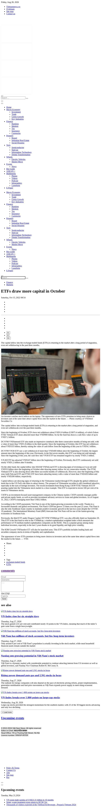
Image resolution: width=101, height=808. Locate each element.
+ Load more (7, 712)
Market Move (17, 162)
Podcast (15, 181)
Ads (8, 773)
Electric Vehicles (18, 159)
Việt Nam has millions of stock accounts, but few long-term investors (37, 636)
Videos (14, 178)
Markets (15, 126)
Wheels (9, 157)
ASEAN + (10, 171)
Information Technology (22, 152)
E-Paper (9, 188)
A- (8, 333)
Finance (9, 121)
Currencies (16, 133)
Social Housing (18, 143)
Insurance (16, 131)
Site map (10, 11)
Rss (7, 777)
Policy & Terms (12, 768)
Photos (14, 176)
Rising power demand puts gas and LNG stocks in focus (31, 675)
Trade (14, 114)
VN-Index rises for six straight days (20, 616)
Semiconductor (18, 147)
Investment (16, 112)
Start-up (15, 150)
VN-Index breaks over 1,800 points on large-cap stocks (30, 697)
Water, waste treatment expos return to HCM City (26, 802)
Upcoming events (12, 718)
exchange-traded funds (15, 562)
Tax (13, 128)
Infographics (17, 183)
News (14, 166)
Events (9, 164)
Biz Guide (10, 169)
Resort (14, 138)
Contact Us (11, 770)
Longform (16, 185)
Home (8, 107)
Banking (15, 124)
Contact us (10, 14)
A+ (8, 338)
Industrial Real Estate (20, 140)
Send (4, 599)
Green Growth (18, 117)
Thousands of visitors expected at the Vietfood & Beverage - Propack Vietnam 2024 (41, 805)
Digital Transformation (21, 155)
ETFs (8, 564)
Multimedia (11, 173)
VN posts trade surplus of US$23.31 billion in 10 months (30, 800)
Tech (8, 145)
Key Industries (18, 119)
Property (9, 136)
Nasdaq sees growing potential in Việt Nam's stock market (32, 655)
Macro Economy (13, 109)
